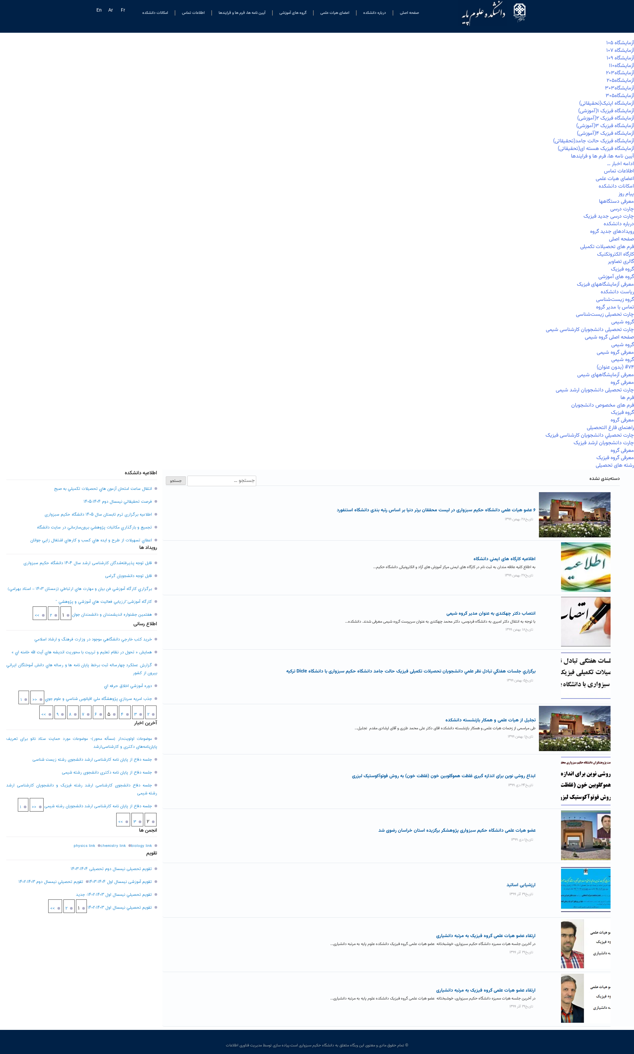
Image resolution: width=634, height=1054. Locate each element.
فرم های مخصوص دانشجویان (602, 405)
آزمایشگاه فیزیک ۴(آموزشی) (605, 133)
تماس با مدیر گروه (615, 307)
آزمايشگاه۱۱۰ (621, 66)
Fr (123, 10)
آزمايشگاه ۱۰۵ (620, 43)
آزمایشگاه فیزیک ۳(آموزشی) (605, 126)
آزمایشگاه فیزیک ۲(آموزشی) (605, 118)
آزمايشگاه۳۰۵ (620, 96)
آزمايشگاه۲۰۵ (620, 81)
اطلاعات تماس (193, 13)
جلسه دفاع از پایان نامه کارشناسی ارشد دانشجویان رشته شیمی (98, 806)
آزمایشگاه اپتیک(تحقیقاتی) (606, 103)
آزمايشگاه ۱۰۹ (620, 58)
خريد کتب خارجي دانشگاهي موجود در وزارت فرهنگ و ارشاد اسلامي (93, 639)
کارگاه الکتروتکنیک (615, 254)
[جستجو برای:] (221, 481)
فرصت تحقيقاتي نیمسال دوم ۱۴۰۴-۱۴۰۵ (118, 501)
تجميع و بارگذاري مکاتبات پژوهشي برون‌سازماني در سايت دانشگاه (94, 527)
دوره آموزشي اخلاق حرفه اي (128, 686)
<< (34, 700)
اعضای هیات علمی (334, 13)
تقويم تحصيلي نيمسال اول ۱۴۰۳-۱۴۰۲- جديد (114, 894)
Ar (110, 10)
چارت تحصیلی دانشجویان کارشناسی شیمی (590, 330)
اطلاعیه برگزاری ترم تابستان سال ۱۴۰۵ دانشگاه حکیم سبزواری (98, 514)
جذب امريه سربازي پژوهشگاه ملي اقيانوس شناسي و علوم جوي (98, 699)
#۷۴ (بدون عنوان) (615, 367)
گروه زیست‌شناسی (615, 300)
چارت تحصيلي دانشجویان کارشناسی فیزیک (590, 435)
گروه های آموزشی (292, 13)
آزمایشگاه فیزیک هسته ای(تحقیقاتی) (596, 149)
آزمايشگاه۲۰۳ (620, 73)
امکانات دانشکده (155, 13)
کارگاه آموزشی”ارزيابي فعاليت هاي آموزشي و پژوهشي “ (103, 602)
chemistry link (113, 846)
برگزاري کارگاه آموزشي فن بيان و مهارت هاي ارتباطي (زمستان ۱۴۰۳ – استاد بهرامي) (80, 589)
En (99, 10)
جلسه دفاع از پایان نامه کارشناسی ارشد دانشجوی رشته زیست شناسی (92, 759)
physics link (84, 846)
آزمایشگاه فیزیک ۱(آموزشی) (606, 111)
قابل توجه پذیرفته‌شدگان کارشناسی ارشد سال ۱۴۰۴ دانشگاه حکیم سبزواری (87, 563)
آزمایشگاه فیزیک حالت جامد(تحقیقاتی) (593, 141)
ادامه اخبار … (620, 164)
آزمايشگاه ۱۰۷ (620, 51)
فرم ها (627, 398)
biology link (141, 846)
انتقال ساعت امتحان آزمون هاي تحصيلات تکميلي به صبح (103, 489)
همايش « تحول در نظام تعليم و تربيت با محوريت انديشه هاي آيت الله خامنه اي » (82, 652)
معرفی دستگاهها (616, 202)
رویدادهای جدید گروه (612, 232)
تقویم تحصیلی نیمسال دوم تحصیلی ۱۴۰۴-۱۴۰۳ (111, 869)
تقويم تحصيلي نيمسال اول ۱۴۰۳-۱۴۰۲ (120, 907)
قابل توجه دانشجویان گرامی (128, 576)
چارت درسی (622, 209)
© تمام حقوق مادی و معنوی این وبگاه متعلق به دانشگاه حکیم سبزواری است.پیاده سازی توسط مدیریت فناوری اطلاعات (317, 1045)
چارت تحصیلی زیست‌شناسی (605, 314)
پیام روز (626, 194)
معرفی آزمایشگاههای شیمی (605, 375)
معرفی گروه (622, 383)
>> (37, 615)
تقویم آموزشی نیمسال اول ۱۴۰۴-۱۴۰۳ (120, 882)
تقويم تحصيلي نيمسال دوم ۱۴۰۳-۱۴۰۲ (50, 882)
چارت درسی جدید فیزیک (608, 216)
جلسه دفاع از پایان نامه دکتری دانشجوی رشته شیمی (107, 772)
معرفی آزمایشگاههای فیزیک (605, 284)
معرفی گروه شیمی (615, 352)
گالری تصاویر (621, 262)
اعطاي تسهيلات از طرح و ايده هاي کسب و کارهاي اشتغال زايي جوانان (91, 540)
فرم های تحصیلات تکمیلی (607, 247)
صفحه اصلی (409, 13)
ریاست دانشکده (617, 292)
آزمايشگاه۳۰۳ (619, 88)
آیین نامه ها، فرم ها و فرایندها (242, 13)
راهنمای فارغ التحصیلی (610, 428)
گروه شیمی (622, 322)
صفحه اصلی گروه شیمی (609, 337)
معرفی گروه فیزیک (615, 458)
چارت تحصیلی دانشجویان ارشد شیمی (595, 390)
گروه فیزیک (622, 269)
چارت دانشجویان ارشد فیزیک (604, 443)
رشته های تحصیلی (615, 465)
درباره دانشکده (374, 13)
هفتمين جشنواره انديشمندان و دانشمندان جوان (112, 614)
